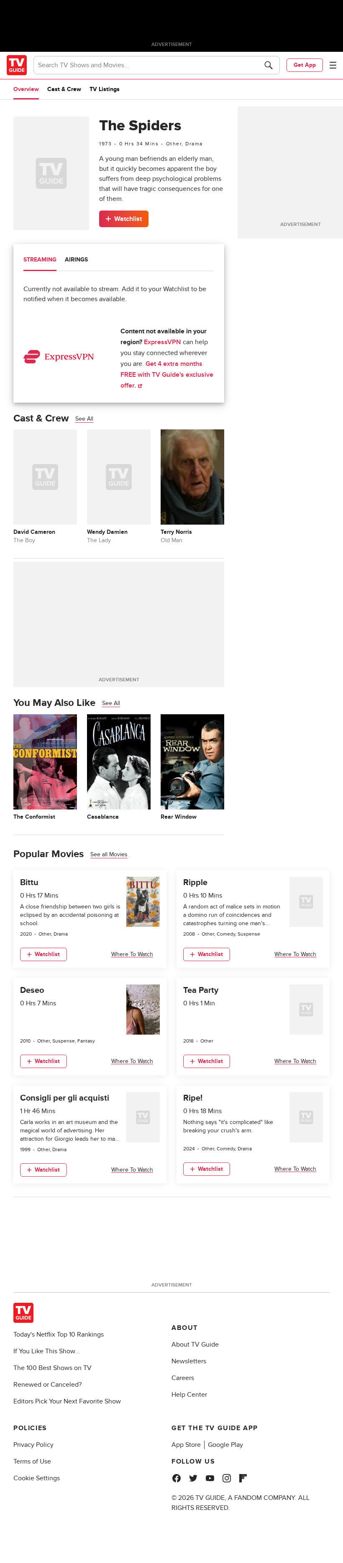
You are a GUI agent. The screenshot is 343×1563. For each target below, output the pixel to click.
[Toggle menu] (333, 65)
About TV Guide (195, 1344)
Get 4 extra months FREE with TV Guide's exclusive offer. (166, 375)
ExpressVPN (162, 342)
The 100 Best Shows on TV (52, 1368)
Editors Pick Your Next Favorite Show (67, 1401)
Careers (183, 1378)
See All (84, 418)
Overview (26, 89)
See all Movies (109, 854)
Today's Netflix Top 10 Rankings (58, 1334)
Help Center (189, 1394)
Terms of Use (32, 1461)
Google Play (225, 1445)
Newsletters (189, 1361)
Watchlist (128, 219)
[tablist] (118, 261)
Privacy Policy (33, 1445)
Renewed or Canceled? (47, 1384)
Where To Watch (132, 954)
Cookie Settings (36, 1478)
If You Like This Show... (46, 1351)
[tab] (39, 261)
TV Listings (105, 89)
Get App (305, 65)
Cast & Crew (64, 89)
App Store (186, 1445)
